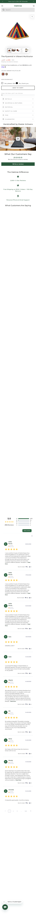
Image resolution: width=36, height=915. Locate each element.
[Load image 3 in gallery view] (18, 50)
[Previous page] (5, 811)
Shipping (3, 61)
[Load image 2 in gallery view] (14, 50)
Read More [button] (13, 701)
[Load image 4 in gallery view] (22, 50)
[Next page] (31, 811)
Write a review (27, 530)
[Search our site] (3, 10)
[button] (27, 567)
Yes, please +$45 (10, 83)
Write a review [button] (18, 164)
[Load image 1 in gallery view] (9, 50)
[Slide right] (33, 1)
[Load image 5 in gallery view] (27, 50)
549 (26, 811)
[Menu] (2, 5)
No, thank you (24, 83)
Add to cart (18, 87)
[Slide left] (2, 1)
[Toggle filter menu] (32, 536)
